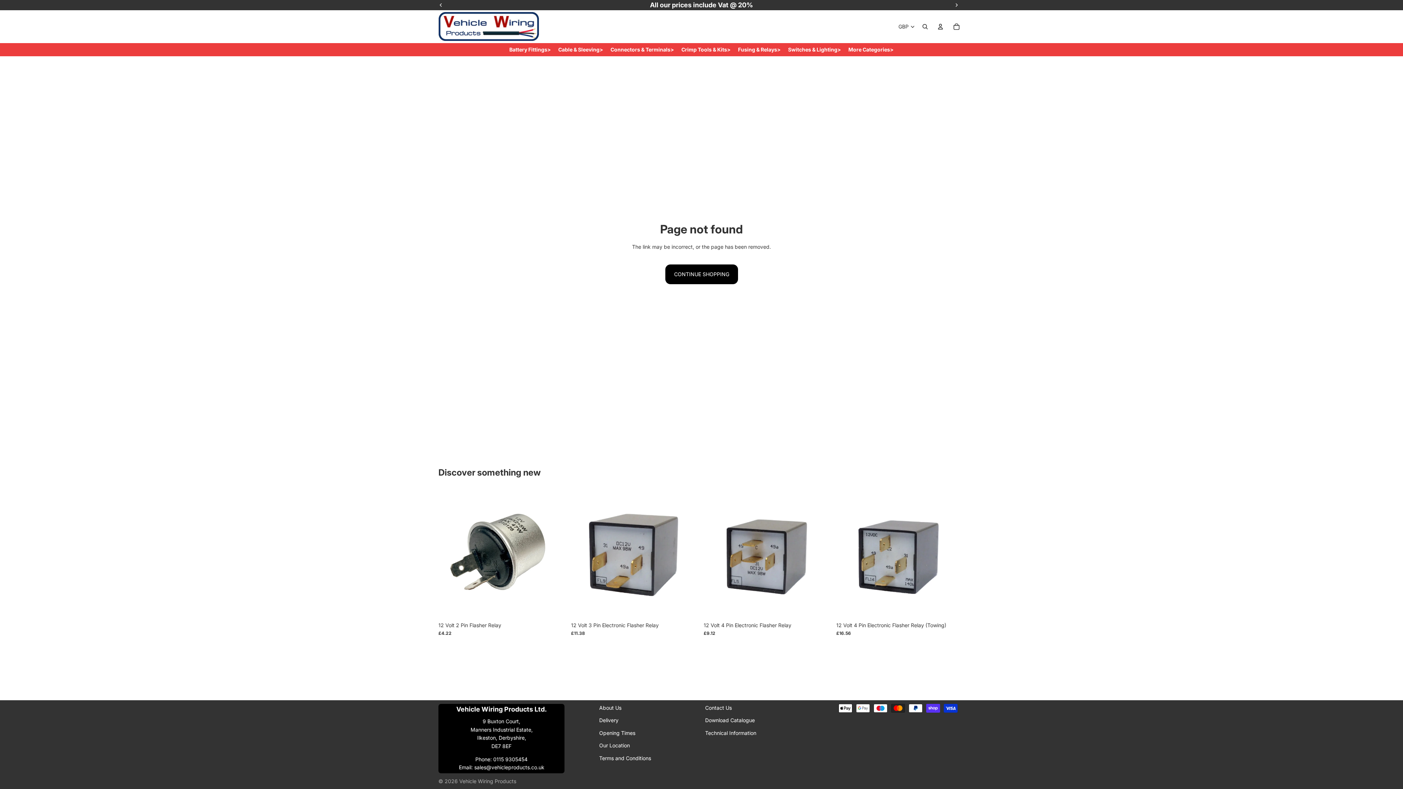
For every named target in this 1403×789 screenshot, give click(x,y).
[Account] (940, 27)
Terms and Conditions (625, 758)
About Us (610, 708)
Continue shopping (701, 274)
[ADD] (555, 607)
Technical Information (730, 733)
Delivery (609, 720)
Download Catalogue (730, 720)
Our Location (614, 746)
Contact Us (718, 708)
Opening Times (617, 733)
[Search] (925, 27)
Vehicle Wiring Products (487, 781)
